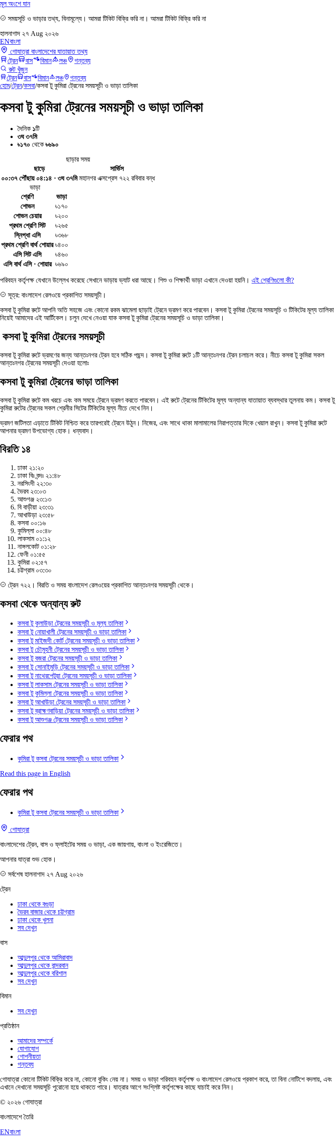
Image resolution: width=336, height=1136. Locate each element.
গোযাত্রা (18, 829)
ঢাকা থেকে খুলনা (35, 920)
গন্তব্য (82, 60)
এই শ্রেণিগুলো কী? (273, 280)
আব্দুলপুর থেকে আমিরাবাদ (45, 957)
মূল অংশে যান (15, 3)
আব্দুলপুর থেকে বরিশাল (42, 973)
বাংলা (15, 41)
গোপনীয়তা (29, 1056)
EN (5, 41)
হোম (5, 85)
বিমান (46, 60)
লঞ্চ (63, 60)
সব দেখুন (27, 927)
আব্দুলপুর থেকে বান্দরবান (43, 965)
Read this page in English (35, 773)
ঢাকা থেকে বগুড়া (36, 904)
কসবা (29, 85)
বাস (29, 60)
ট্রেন (12, 60)
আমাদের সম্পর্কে (35, 1040)
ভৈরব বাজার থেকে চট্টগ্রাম (46, 912)
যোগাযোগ (28, 1048)
